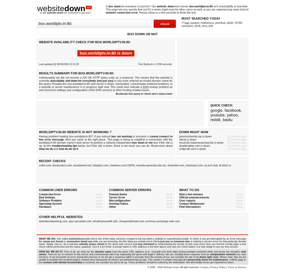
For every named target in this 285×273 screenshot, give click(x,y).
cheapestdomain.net (131, 221)
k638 (230, 22)
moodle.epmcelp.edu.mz (151, 165)
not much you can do (137, 145)
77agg (185, 22)
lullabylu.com (101, 165)
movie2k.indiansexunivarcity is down (201, 142)
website (64, 8)
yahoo (232, 115)
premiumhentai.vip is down (195, 136)
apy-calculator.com (80, 221)
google (216, 110)
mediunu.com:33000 (122, 165)
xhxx (204, 26)
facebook (233, 110)
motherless (207, 22)
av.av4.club (211, 165)
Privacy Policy (218, 267)
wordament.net (82, 165)
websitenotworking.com (53, 221)
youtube (217, 115)
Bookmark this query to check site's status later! (144, 93)
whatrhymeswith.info (105, 221)
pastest (195, 22)
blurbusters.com (62, 165)
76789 (238, 22)
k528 (197, 26)
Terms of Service (237, 267)
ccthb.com (45, 165)
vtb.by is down (187, 139)
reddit (215, 120)
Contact (204, 267)
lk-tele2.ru (225, 165)
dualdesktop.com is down (194, 145)
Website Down (171, 267)
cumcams (187, 26)
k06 (211, 26)
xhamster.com (175, 165)
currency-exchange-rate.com (162, 221)
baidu (227, 120)
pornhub (220, 22)
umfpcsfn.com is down (192, 149)
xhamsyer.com (194, 165)
